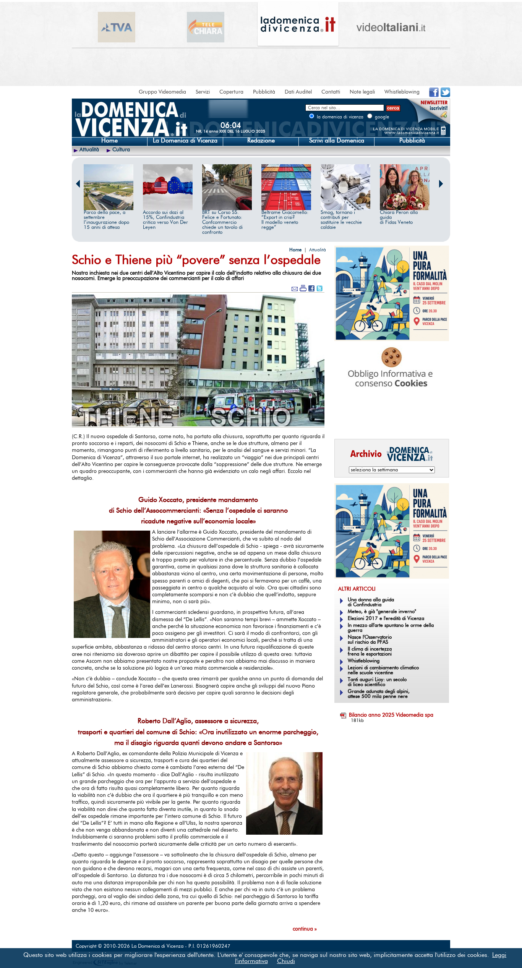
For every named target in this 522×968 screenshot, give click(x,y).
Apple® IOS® (390, 422)
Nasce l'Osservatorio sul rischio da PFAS (370, 640)
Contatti (330, 92)
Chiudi (286, 961)
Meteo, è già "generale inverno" (382, 611)
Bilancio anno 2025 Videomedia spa (391, 715)
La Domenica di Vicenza (185, 141)
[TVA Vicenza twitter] (445, 95)
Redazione (261, 141)
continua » (305, 929)
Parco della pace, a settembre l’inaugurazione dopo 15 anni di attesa (106, 220)
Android (347, 422)
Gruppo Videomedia (162, 92)
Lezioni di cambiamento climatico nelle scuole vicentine (383, 670)
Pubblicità (264, 92)
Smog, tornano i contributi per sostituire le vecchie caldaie (341, 220)
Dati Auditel (298, 92)
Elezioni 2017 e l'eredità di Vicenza (386, 618)
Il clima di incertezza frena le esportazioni (370, 652)
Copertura (231, 92)
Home (109, 141)
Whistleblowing (402, 92)
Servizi (203, 92)
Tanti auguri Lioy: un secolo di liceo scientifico (377, 682)
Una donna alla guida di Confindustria (371, 602)
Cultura (121, 149)
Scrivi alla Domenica (336, 141)
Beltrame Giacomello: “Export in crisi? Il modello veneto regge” (284, 220)
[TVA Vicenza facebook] (434, 95)
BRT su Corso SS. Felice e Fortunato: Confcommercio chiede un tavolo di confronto (222, 222)
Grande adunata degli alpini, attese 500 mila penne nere (379, 694)
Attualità (89, 149)
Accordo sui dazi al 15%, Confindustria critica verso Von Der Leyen (165, 220)
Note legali (362, 92)
